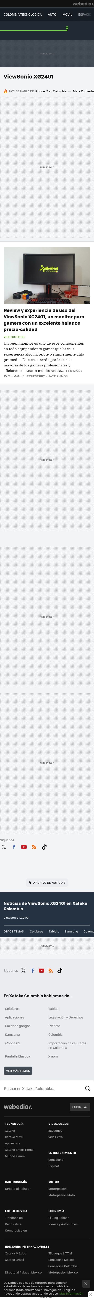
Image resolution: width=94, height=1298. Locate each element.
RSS (34, 846)
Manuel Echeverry (29, 376)
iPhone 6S (12, 1043)
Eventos (54, 1025)
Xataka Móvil (14, 1137)
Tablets (54, 931)
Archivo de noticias (49, 882)
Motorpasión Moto (61, 1195)
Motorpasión (57, 1188)
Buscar (88, 1089)
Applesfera (12, 1143)
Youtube (24, 846)
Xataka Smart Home (19, 1149)
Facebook (14, 846)
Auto (52, 14)
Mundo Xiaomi (15, 1156)
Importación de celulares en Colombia (67, 1045)
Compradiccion (16, 1230)
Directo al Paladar (18, 1188)
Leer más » (73, 370)
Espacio (84, 14)
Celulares (36, 931)
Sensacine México (61, 1259)
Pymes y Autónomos (63, 1224)
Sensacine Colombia (63, 1266)
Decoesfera (13, 1224)
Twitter (3, 846)
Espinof (53, 1166)
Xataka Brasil (14, 1259)
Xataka (10, 1130)
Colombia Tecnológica (23, 14)
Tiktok (44, 846)
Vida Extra (55, 1137)
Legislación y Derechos (66, 1017)
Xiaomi (53, 1056)
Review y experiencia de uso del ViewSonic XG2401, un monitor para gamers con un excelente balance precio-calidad (44, 320)
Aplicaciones (14, 1017)
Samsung (71, 931)
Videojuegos (14, 337)
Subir (76, 1107)
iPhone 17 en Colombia (50, 91)
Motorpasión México (63, 1272)
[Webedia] (83, 3)
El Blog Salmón (58, 1217)
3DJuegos (55, 1130)
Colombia (55, 1034)
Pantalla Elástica (17, 1056)
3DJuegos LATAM (60, 1253)
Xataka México (15, 1253)
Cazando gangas (18, 1025)
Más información (71, 1293)
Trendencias (14, 1217)
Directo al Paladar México (23, 1272)
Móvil (67, 14)
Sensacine (55, 1159)
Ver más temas (18, 1070)
